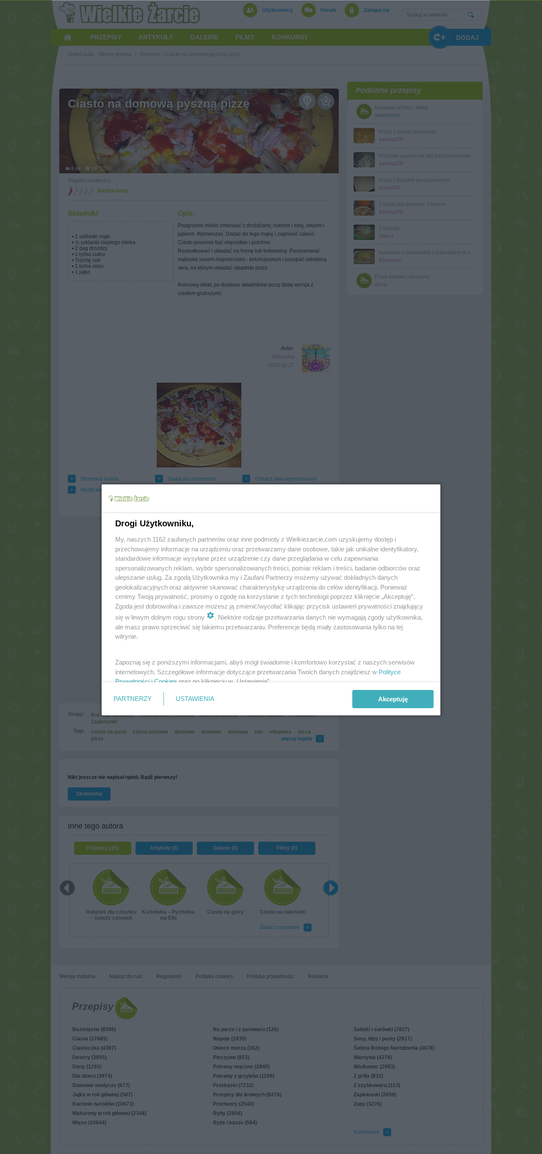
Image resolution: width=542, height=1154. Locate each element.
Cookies (165, 681)
